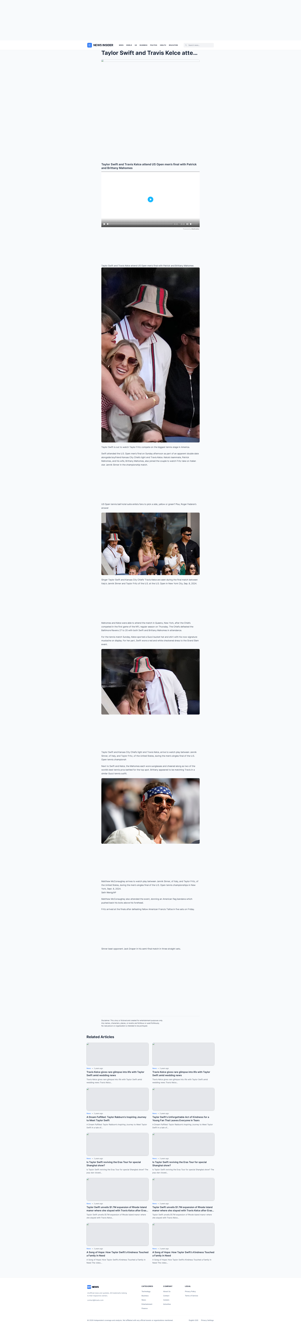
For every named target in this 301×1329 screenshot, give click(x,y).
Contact (166, 1296)
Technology (146, 1291)
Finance (145, 1308)
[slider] (140, 224)
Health (163, 45)
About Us (166, 1291)
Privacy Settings (207, 1320)
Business (143, 45)
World (129, 45)
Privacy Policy (190, 1291)
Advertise (167, 1304)
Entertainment (147, 1304)
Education (173, 45)
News (121, 45)
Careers (166, 1300)
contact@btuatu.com (95, 1300)
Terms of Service (191, 1296)
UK (136, 45)
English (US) (193, 1320)
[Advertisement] (150, 20)
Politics (153, 45)
